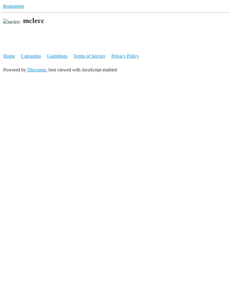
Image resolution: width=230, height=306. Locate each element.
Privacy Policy (125, 56)
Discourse (36, 69)
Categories (31, 56)
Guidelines (57, 56)
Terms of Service (89, 56)
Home (9, 56)
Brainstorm (13, 6)
